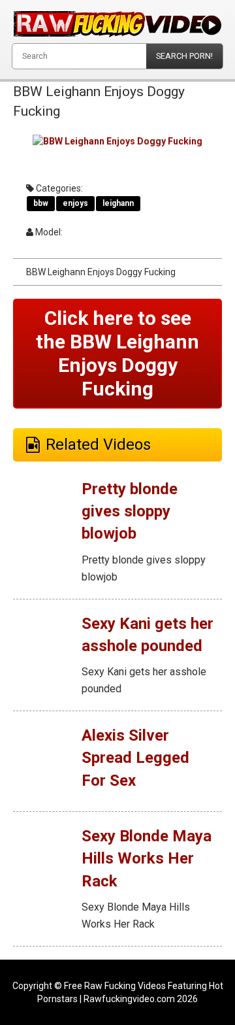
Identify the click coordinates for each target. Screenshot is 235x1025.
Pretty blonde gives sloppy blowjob (130, 511)
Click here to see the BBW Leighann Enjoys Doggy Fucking (117, 353)
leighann (118, 203)
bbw (40, 203)
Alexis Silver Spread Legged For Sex (135, 758)
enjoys (75, 203)
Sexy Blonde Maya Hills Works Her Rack (147, 858)
